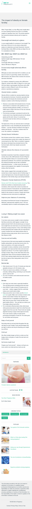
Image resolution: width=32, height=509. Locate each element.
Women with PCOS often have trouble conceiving (14, 183)
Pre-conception (24, 414)
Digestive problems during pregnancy (20, 467)
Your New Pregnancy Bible (8, 398)
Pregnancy (4, 417)
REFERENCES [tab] (5, 352)
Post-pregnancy (14, 414)
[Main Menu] (29, 3)
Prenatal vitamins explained (8, 385)
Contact (8, 505)
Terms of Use (22, 505)
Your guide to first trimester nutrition (19, 427)
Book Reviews (5, 414)
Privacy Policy (14, 505)
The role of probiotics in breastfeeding (20, 457)
